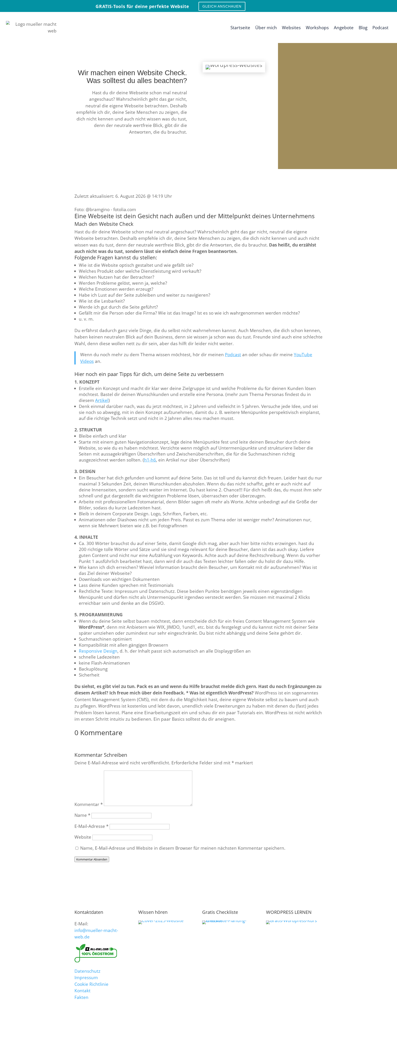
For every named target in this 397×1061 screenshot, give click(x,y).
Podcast (380, 28)
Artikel (101, 400)
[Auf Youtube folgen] (376, 5)
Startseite (240, 28)
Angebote (344, 28)
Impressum (86, 978)
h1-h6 (150, 460)
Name (82, 815)
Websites (291, 28)
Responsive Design (98, 651)
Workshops (317, 28)
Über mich (266, 28)
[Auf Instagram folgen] (366, 5)
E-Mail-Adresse (91, 826)
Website (82, 837)
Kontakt (82, 991)
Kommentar (88, 804)
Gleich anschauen (221, 6)
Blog (363, 28)
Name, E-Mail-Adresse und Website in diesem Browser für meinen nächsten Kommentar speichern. (182, 848)
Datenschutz (87, 971)
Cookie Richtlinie (91, 984)
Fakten (81, 997)
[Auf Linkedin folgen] (356, 5)
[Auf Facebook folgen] (386, 5)
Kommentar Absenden (91, 859)
